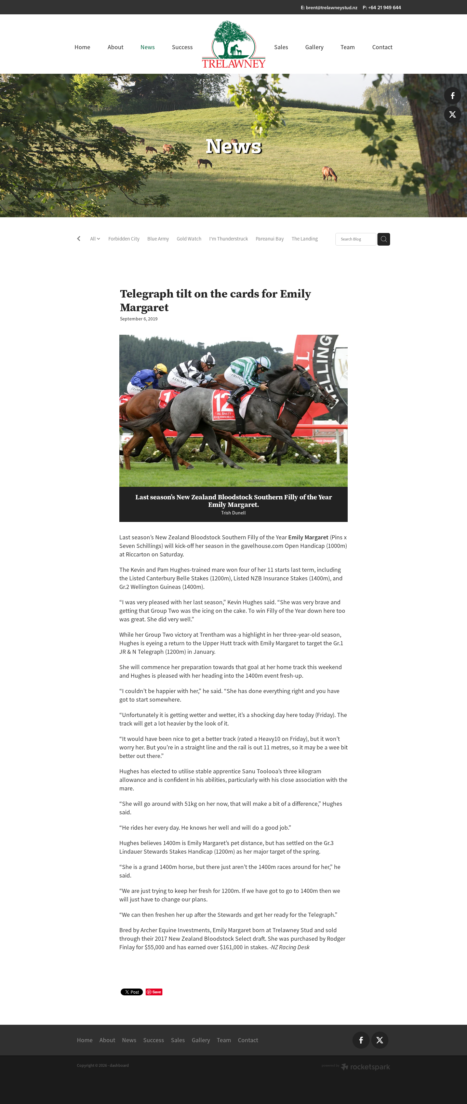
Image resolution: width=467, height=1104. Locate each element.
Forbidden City (123, 238)
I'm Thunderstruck (228, 238)
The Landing (305, 238)
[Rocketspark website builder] (356, 1067)
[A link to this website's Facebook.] (452, 95)
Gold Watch (189, 238)
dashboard (119, 1065)
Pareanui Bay (270, 238)
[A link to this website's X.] (452, 114)
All (93, 238)
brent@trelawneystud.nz (332, 7)
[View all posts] (78, 240)
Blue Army (158, 238)
